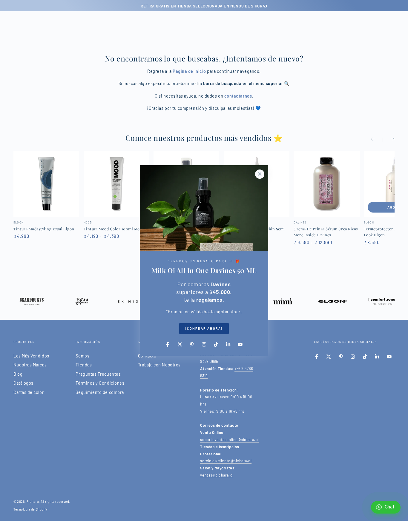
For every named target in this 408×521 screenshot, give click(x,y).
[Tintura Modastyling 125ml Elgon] (46, 184)
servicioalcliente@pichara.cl (225, 460)
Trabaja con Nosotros (159, 364)
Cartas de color (28, 392)
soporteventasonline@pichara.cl (229, 439)
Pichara (33, 501)
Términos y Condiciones (100, 383)
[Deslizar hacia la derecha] (389, 140)
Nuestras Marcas (30, 364)
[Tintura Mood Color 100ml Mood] (116, 184)
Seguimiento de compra (100, 392)
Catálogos (23, 383)
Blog (17, 374)
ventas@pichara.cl (216, 475)
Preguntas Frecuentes (98, 374)
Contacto (147, 355)
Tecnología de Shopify (30, 509)
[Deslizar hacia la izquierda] (377, 140)
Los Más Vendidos (31, 355)
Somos (82, 355)
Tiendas (84, 364)
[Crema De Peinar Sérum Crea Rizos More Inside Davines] (326, 184)
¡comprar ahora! (204, 328)
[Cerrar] (260, 174)
